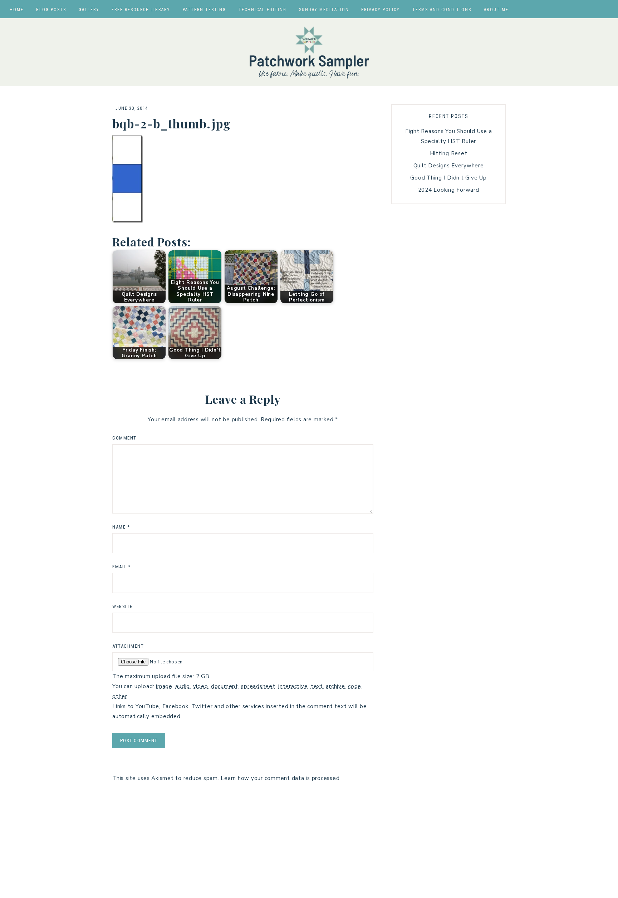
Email (121, 566)
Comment (124, 438)
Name (121, 527)
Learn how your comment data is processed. (281, 778)
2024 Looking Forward (448, 189)
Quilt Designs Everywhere (448, 165)
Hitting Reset (448, 153)
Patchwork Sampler (309, 52)
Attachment (128, 646)
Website (122, 606)
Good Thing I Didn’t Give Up (448, 177)
